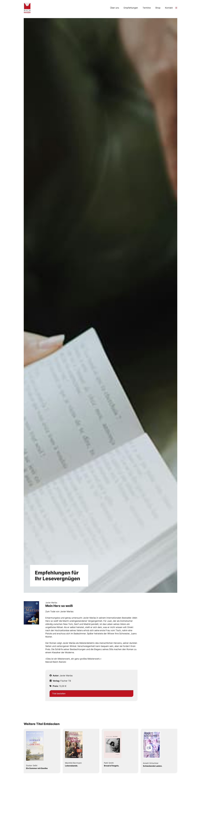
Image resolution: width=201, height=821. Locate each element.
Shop (157, 8)
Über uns (114, 8)
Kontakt (169, 8)
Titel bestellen (59, 693)
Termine (147, 8)
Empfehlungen (131, 8)
